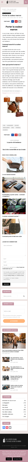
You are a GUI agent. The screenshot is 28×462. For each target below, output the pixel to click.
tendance (18, 127)
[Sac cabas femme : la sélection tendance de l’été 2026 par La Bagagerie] (6, 368)
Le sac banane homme (8, 174)
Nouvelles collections (7, 414)
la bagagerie (10, 125)
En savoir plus (17, 459)
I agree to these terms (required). (11, 278)
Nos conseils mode (6, 13)
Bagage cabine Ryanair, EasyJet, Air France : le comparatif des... (16, 378)
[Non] (26, 456)
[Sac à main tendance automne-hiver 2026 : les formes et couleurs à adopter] (14, 341)
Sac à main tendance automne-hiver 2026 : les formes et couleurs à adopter (13, 351)
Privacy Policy (10, 275)
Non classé (5, 407)
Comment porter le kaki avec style (12, 236)
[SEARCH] (24, 296)
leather (16, 125)
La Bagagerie (5, 403)
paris (12, 127)
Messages (5, 405)
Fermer (9, 459)
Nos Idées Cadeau (7, 412)
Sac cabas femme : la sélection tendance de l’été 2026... (17, 368)
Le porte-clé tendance (14, 142)
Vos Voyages (5, 416)
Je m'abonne (14, 321)
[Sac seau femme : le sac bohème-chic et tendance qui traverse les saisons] (6, 359)
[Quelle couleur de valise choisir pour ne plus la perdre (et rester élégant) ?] (6, 387)
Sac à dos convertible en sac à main (14, 149)
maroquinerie (6, 127)
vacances (5, 129)
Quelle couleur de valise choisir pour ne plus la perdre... (16, 387)
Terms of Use (20, 275)
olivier (5, 17)
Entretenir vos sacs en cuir (9, 400)
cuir (4, 125)
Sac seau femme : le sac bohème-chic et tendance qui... (16, 359)
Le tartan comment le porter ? (10, 216)
